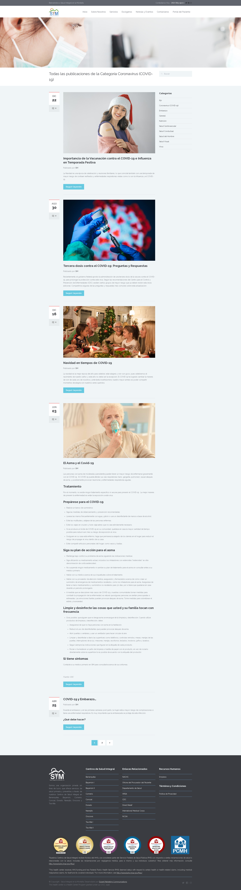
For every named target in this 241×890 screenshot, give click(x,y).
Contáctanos (163, 12)
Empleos (162, 777)
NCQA (124, 816)
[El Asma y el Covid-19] (109, 430)
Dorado (89, 805)
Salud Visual (164, 142)
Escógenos (127, 12)
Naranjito (89, 811)
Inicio (85, 12)
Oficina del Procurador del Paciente (136, 783)
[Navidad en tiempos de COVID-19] (109, 332)
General (162, 116)
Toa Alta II (89, 828)
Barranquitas (91, 777)
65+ (160, 100)
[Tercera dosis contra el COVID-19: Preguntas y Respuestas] (109, 230)
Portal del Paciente (181, 12)
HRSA (124, 794)
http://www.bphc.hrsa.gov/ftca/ (62, 864)
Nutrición (162, 121)
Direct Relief (127, 805)
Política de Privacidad (167, 794)
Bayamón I (90, 783)
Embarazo (163, 111)
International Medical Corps (133, 811)
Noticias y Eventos (144, 12)
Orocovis (89, 816)
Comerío (89, 794)
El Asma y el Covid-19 (78, 463)
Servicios (114, 12)
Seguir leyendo (74, 187)
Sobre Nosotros (98, 12)
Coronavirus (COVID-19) (168, 106)
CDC (124, 799)
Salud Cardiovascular (167, 126)
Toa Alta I (89, 822)
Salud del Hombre (166, 136)
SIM (76, 168)
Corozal (89, 799)
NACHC (125, 777)
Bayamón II (90, 788)
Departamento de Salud (132, 788)
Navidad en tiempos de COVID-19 (87, 363)
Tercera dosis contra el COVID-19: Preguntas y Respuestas (105, 266)
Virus (161, 147)
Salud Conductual (166, 131)
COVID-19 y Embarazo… (79, 699)
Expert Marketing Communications (113, 882)
